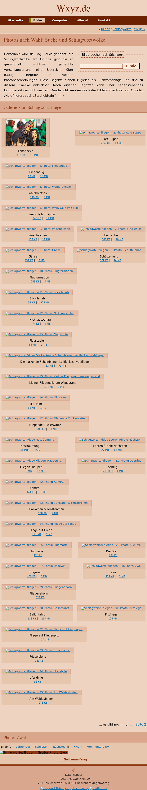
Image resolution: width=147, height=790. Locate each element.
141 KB (31, 492)
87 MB (118, 449)
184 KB (48, 386)
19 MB (119, 239)
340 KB (37, 218)
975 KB (44, 302)
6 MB (47, 197)
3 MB (44, 344)
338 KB (20, 155)
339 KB (109, 576)
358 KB (42, 513)
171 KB (36, 534)
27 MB (105, 449)
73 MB (62, 365)
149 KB (34, 197)
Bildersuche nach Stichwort (102, 54)
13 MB (34, 155)
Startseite (15, 20)
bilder (105, 29)
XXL (76, 746)
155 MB (37, 449)
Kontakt (104, 20)
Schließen (41, 746)
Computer (59, 20)
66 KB (31, 407)
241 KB (45, 639)
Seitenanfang (75, 759)
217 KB (107, 471)
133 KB (39, 660)
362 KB (106, 239)
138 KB (33, 239)
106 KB (112, 618)
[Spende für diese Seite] (64, 788)
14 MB (50, 218)
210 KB (45, 618)
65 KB (32, 344)
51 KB (31, 302)
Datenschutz (73, 774)
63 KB (31, 176)
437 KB (29, 260)
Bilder (37, 20)
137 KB (113, 555)
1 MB (43, 407)
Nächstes (59, 746)
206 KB (41, 428)
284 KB (105, 143)
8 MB (29, 471)
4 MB (48, 281)
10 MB (44, 176)
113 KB (32, 618)
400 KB (31, 576)
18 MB (41, 471)
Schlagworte (122, 29)
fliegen (139, 29)
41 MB (24, 449)
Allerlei (82, 20)
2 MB (49, 534)
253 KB (35, 281)
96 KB (37, 681)
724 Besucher (47, 782)
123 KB (38, 555)
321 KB (40, 597)
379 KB (104, 260)
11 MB (46, 239)
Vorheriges (23, 746)
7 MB (41, 260)
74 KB (35, 323)
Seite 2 (141, 724)
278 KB (43, 702)
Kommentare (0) (98, 746)
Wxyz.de (73, 8)
